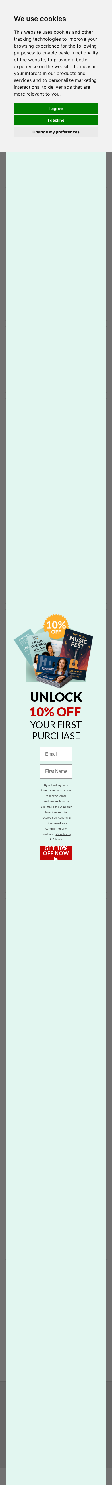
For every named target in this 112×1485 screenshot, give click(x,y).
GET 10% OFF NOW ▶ (56, 853)
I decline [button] (56, 120)
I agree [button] (56, 108)
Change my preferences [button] (56, 131)
